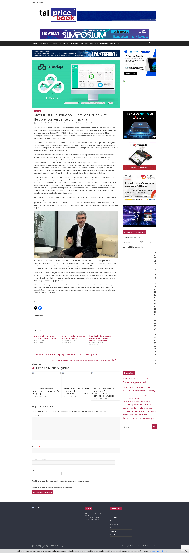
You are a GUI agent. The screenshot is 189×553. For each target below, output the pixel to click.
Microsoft (127, 398)
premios (147, 404)
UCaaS (90, 123)
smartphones (148, 411)
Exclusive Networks (129, 391)
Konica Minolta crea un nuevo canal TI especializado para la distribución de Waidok (103, 392)
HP (130, 395)
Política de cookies (151, 546)
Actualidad (44, 43)
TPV (140, 419)
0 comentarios (70, 123)
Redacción (49, 123)
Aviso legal (125, 546)
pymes (145, 408)
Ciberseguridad (134, 382)
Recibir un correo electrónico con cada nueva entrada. (52, 488)
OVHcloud (143, 401)
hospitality (126, 395)
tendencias (130, 418)
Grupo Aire (81, 123)
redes (151, 408)
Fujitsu (146, 391)
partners (127, 404)
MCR (148, 395)
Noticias (37, 111)
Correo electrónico (39, 459)
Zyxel (152, 418)
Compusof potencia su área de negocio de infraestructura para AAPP (76, 391)
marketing (143, 395)
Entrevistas (64, 43)
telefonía (137, 414)
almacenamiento (134, 378)
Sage (142, 411)
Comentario (37, 415)
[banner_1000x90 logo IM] (76, 51)
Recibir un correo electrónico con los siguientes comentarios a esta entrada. (60, 481)
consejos (152, 383)
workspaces (146, 419)
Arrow (142, 378)
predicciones (137, 404)
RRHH (137, 411)
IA (86, 123)
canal (146, 378)
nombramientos (131, 401)
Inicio (35, 43)
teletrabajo (143, 414)
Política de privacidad (137, 546)
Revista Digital (115, 524)
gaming (152, 390)
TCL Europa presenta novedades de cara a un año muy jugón (46, 391)
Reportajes (74, 43)
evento (148, 387)
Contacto (94, 43)
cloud (148, 383)
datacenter (127, 387)
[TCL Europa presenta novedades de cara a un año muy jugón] (46, 373)
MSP (138, 398)
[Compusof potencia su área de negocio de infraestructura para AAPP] (76, 373)
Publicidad (104, 43)
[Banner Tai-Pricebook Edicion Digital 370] (116, 12)
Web (34, 471)
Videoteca (84, 43)
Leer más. (156, 551)
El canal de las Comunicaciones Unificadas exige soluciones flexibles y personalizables (100, 338)
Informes (54, 43)
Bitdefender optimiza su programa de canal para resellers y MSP (65, 354)
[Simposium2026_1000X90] (94, 30)
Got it (164, 551)
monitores (134, 398)
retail (132, 411)
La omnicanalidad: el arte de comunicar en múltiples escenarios (46, 337)
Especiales (113, 43)
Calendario (113, 535)
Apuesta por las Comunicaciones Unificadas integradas (73, 337)
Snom (154, 411)
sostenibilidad (128, 414)
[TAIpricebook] (37, 508)
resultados (126, 411)
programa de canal (132, 407)
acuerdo (126, 378)
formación (139, 390)
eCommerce (137, 387)
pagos (148, 401)
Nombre (36, 447)
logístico (137, 395)
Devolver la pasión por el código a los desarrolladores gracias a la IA (85, 360)
